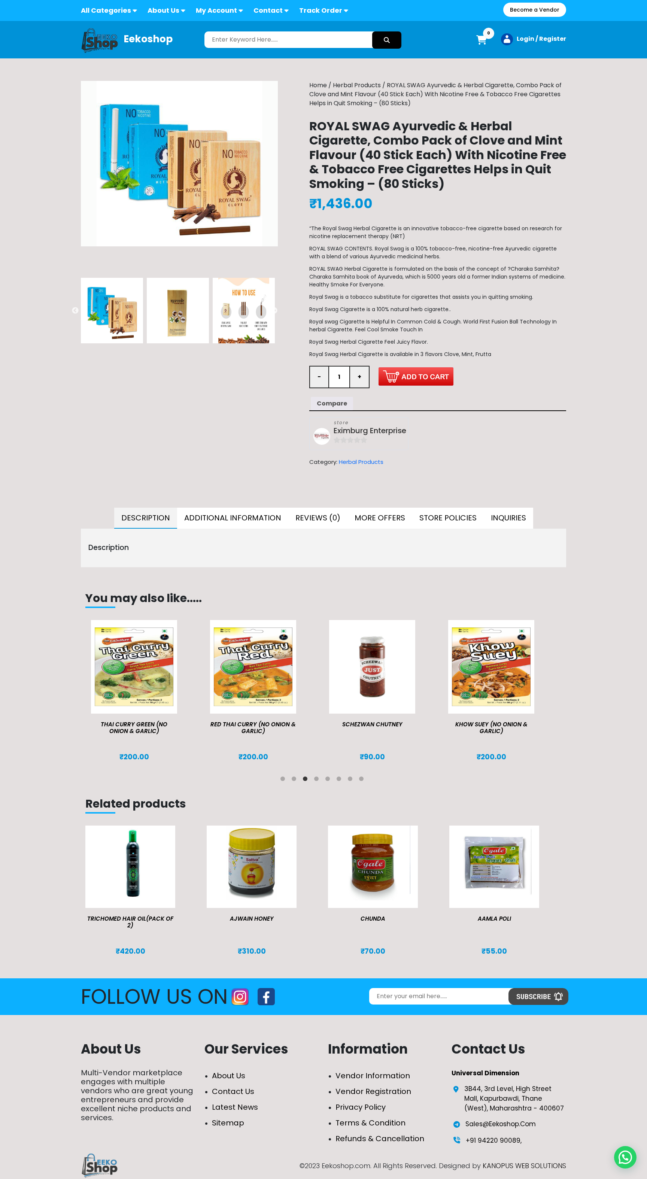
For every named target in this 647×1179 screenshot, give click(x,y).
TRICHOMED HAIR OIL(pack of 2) (130, 922)
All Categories (106, 10)
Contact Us (233, 1091)
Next (274, 310)
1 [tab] (284, 780)
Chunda (373, 919)
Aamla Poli (494, 919)
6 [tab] (340, 780)
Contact (268, 10)
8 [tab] (363, 780)
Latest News (235, 1107)
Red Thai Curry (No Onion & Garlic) (134, 727)
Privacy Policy (360, 1107)
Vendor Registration (373, 1091)
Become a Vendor (534, 9)
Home (318, 85)
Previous (75, 310)
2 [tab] (295, 780)
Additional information (232, 518)
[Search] (386, 40)
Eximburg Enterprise (370, 430)
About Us (163, 10)
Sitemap (228, 1123)
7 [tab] (351, 780)
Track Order (320, 10)
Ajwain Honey (252, 919)
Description (145, 518)
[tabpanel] (144, 691)
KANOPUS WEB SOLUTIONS (524, 1165)
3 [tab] (306, 780)
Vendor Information (372, 1075)
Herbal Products (357, 85)
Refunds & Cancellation (379, 1138)
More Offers (380, 518)
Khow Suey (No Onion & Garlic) (372, 727)
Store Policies (448, 518)
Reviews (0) (317, 518)
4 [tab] (318, 780)
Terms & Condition (370, 1123)
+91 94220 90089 (493, 1140)
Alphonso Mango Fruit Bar (491, 724)
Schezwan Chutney (253, 724)
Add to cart (416, 376)
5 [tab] (329, 780)
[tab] (145, 518)
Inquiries (508, 518)
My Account (216, 10)
